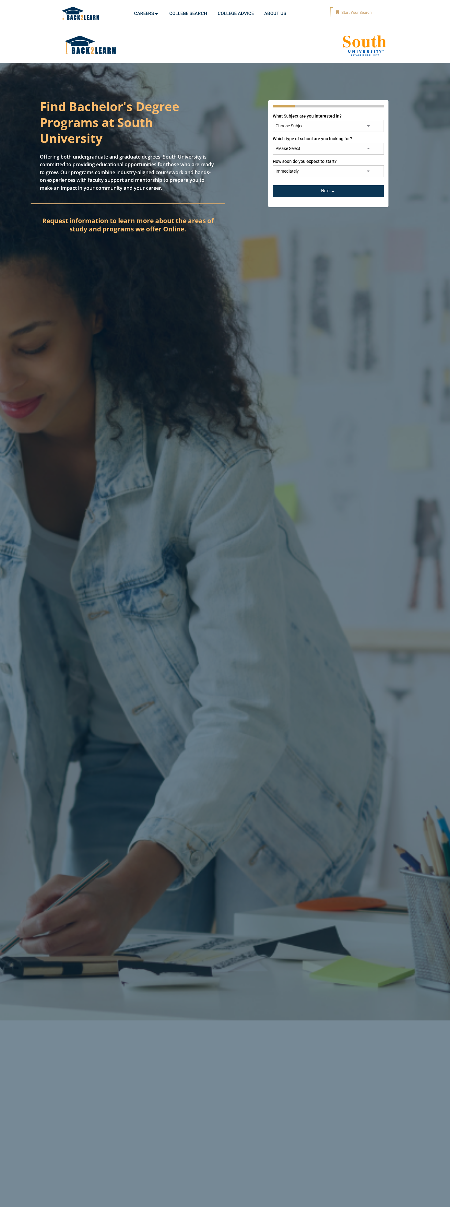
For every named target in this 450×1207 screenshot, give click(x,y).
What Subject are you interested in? (307, 116)
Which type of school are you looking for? (312, 138)
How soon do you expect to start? (305, 161)
